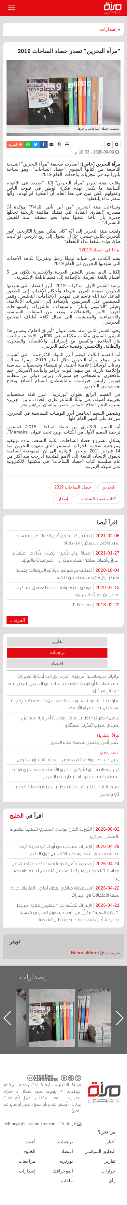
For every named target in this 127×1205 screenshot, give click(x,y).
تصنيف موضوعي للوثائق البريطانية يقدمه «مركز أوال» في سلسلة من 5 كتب (67, 574)
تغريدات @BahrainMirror (95, 952)
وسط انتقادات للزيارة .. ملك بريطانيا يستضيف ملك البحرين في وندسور (66, 790)
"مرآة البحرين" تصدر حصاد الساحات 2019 (84, 1003)
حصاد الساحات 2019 (72, 487)
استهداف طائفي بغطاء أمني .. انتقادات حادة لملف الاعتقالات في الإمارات (65, 891)
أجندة (30, 1141)
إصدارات (108, 29)
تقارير (57, 641)
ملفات (67, 1180)
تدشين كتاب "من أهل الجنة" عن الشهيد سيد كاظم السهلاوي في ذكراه (68, 539)
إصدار (63, 498)
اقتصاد (57, 663)
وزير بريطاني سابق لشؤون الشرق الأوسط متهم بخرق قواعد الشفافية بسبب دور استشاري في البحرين (65, 773)
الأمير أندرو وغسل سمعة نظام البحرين (84, 738)
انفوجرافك (63, 1170)
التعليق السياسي (100, 1151)
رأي (112, 1180)
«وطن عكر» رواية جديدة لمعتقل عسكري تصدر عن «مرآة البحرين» (68, 591)
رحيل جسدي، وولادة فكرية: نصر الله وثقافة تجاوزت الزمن (68, 756)
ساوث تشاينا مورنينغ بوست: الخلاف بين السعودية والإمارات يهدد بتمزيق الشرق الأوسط (65, 704)
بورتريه (66, 1161)
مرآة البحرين (114, 8)
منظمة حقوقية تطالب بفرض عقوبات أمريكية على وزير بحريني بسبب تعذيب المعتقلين (70, 721)
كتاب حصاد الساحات (97, 498)
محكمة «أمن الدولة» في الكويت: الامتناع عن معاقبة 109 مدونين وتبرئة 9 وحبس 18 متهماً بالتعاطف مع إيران (65, 870)
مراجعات (26, 1161)
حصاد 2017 (96, 604)
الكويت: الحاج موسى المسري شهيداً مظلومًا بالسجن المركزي (65, 832)
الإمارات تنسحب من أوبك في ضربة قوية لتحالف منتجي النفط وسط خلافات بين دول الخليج (69, 850)
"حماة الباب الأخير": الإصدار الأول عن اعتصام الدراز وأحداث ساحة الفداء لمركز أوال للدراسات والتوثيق (66, 556)
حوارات (108, 1170)
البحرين (109, 487)
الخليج (17, 816)
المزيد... (17, 620)
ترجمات (57, 652)
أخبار (111, 1141)
